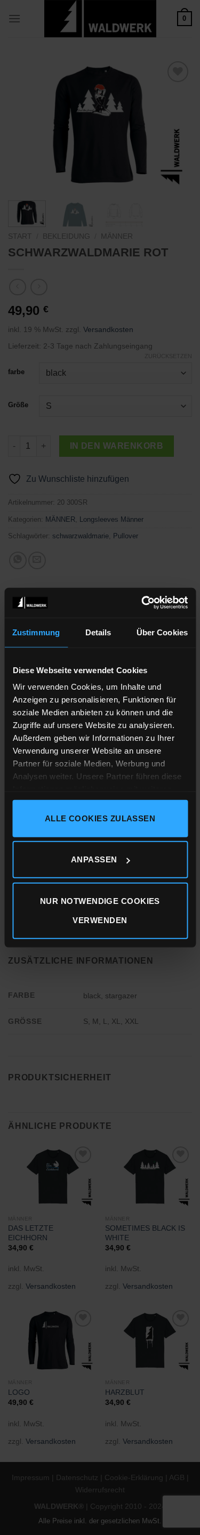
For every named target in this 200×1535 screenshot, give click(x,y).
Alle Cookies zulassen (100, 817)
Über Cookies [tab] (162, 631)
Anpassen (94, 859)
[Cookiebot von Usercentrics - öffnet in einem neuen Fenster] (142, 603)
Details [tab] (98, 631)
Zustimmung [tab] (36, 631)
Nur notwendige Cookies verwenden (100, 910)
